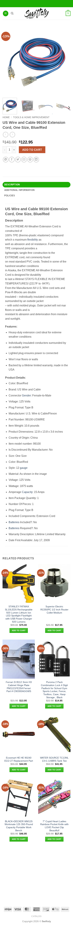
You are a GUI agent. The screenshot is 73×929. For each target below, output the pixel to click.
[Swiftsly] (36, 13)
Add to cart (32, 149)
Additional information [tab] (19, 190)
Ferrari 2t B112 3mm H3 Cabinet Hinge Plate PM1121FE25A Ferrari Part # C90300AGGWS (19, 687)
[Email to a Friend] (24, 159)
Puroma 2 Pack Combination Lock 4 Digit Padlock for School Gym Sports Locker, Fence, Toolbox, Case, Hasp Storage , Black (54, 690)
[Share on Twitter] (18, 159)
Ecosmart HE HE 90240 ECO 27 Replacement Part (18, 759)
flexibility (32, 239)
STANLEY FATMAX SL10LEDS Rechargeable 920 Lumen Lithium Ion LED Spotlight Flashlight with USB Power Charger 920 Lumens (18, 614)
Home (6, 117)
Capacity (27, 492)
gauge (24, 467)
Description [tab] (12, 184)
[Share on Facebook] (12, 159)
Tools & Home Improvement (31, 117)
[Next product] (5, 134)
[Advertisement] (36, 874)
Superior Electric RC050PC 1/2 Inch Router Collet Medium (54, 609)
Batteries (14, 522)
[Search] (12, 13)
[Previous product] (12, 134)
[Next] (69, 107)
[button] (5, 13)
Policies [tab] (9, 195)
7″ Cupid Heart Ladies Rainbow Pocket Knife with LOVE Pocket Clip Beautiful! (54, 826)
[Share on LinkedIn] (36, 159)
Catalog (36, 916)
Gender (26, 395)
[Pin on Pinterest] (30, 159)
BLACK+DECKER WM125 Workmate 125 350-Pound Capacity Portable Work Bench (19, 826)
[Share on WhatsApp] (5, 159)
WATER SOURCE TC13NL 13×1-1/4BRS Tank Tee (54, 759)
